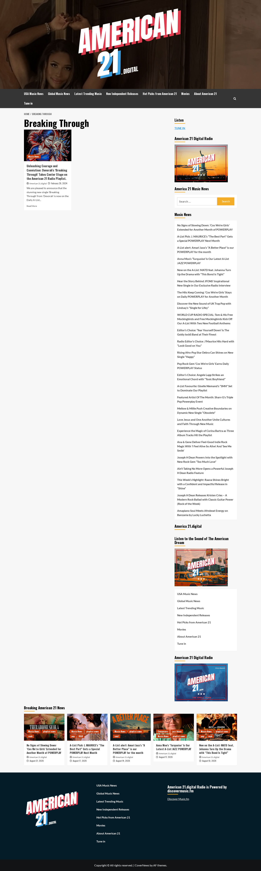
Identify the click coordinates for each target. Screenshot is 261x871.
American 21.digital (38, 183)
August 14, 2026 (123, 760)
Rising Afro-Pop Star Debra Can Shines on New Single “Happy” (205, 354)
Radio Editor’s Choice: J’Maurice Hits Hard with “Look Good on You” (205, 343)
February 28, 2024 (59, 183)
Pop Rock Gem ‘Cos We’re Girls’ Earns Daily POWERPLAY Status (203, 366)
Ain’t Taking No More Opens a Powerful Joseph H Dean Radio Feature (205, 470)
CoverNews (142, 865)
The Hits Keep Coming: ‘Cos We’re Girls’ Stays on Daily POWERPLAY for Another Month (204, 294)
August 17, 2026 (80, 760)
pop (73, 736)
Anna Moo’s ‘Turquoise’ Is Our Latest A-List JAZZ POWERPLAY (203, 261)
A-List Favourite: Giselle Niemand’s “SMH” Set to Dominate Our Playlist (204, 388)
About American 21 (205, 94)
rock (30, 736)
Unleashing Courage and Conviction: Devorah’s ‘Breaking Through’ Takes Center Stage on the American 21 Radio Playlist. (47, 172)
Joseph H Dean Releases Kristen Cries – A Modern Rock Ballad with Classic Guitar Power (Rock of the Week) (205, 499)
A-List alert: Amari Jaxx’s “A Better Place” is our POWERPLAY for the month (205, 249)
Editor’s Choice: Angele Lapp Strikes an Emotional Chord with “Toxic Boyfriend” (201, 377)
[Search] (235, 98)
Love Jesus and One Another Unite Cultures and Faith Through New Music (203, 421)
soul (117, 736)
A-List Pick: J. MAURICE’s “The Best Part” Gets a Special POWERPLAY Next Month (205, 238)
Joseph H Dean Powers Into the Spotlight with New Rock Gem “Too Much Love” (205, 459)
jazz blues (177, 731)
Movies (185, 94)
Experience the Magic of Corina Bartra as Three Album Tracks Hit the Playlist (205, 433)
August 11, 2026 (166, 756)
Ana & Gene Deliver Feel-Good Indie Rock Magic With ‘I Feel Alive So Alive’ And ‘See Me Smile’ (204, 446)
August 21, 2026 (37, 760)
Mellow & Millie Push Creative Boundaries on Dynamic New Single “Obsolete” (204, 410)
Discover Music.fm (178, 799)
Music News (33, 156)
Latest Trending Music (88, 94)
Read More (32, 206)
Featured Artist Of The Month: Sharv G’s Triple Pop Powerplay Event (205, 399)
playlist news (49, 731)
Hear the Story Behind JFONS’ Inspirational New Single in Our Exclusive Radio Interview (203, 283)
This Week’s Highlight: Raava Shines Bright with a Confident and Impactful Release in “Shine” (203, 484)
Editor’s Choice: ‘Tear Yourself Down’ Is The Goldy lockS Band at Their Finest (203, 332)
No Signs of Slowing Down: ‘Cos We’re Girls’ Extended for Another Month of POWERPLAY (205, 227)
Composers (163, 731)
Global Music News (59, 94)
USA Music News (34, 94)
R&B (81, 736)
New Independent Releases (122, 94)
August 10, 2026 (209, 760)
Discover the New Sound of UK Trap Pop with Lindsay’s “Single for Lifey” (204, 305)
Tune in (28, 103)
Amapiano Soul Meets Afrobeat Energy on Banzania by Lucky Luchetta (202, 513)
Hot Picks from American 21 (160, 94)
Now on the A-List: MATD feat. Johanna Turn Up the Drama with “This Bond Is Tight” (204, 272)
